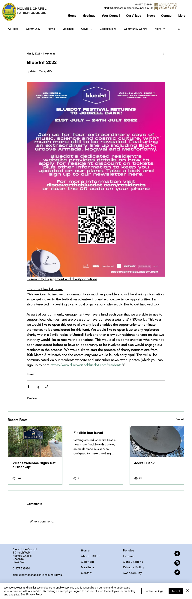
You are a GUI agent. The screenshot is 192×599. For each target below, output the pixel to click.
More (158, 28)
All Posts (13, 28)
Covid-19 (86, 28)
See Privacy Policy (32, 594)
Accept (176, 591)
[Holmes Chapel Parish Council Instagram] (177, 563)
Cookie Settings (154, 591)
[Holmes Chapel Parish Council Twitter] (177, 572)
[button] (179, 28)
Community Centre (135, 28)
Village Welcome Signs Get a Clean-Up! (34, 465)
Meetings (68, 28)
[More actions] (163, 53)
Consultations (108, 28)
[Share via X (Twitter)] (37, 386)
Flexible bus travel (88, 433)
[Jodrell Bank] (157, 441)
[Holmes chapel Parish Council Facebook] (177, 553)
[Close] (187, 591)
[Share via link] (47, 386)
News (51, 28)
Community (33, 28)
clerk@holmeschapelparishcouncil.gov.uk (128, 7)
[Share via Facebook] (28, 386)
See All (180, 419)
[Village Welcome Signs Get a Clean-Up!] (35, 441)
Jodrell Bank (144, 463)
